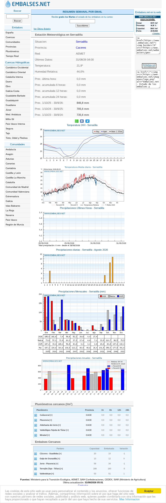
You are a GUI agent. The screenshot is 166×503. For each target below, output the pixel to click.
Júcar (8, 109)
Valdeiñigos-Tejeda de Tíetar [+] (54, 430)
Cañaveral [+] (46, 415)
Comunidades (13, 42)
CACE (89, 415)
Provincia (89, 410)
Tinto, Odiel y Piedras (17, 138)
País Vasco (11, 220)
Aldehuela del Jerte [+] (50, 425)
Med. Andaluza (13, 114)
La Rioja (10, 210)
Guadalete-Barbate (15, 95)
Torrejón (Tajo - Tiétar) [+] (51, 469)
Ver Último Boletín (42, 29)
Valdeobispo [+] (47, 474)
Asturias (10, 159)
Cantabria (11, 168)
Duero (9, 81)
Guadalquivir (12, 100)
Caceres (81, 47)
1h (102, 410)
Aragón (9, 154)
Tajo (8, 133)
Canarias (10, 163)
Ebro (8, 86)
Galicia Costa (12, 91)
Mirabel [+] (45, 435)
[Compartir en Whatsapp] (76, 121)
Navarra (10, 215)
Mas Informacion (129, 499)
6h (110, 410)
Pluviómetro (42, 410)
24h (127, 410)
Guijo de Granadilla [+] (50, 459)
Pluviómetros (12, 51)
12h (119, 410)
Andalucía (11, 149)
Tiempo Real (12, 56)
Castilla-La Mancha (15, 177)
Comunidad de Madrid (17, 187)
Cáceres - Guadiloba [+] (50, 453)
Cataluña (10, 182)
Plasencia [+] (46, 420)
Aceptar (149, 491)
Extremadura (12, 196)
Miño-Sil (10, 119)
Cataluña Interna (14, 77)
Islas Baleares (13, 205)
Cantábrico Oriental (16, 72)
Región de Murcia (15, 224)
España (9, 32)
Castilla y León (13, 173)
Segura (9, 128)
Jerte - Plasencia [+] (49, 464)
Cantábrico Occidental (17, 67)
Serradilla (81, 41)
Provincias (11, 46)
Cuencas (10, 37)
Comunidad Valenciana (17, 191)
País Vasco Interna (15, 124)
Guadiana (11, 105)
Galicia (9, 201)
